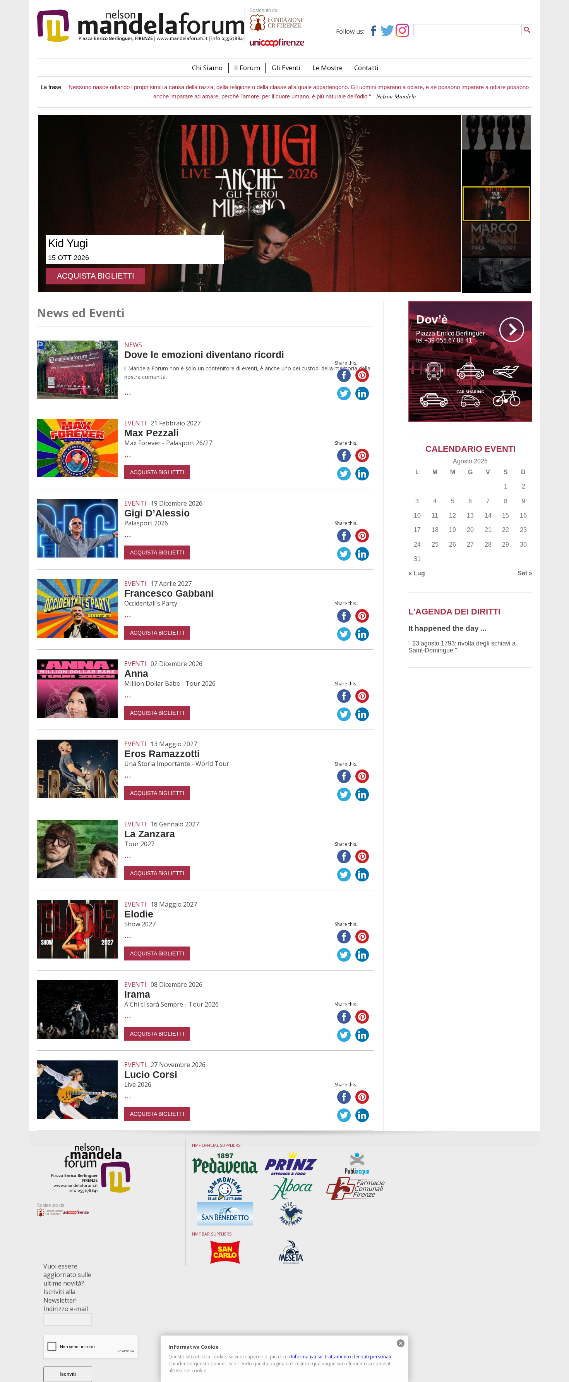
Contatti (366, 67)
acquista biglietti (95, 276)
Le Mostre (327, 67)
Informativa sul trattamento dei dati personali (341, 1356)
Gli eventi (286, 67)
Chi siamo (207, 67)
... (127, 391)
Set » (525, 573)
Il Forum (247, 67)
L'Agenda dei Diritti (454, 611)
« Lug (416, 573)
